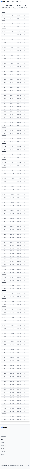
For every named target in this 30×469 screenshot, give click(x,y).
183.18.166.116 (4, 197)
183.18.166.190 (4, 315)
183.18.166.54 (4, 98)
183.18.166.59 (4, 106)
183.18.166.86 (4, 149)
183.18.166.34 (4, 66)
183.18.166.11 (4, 29)
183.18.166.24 (4, 50)
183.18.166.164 (4, 274)
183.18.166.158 (4, 264)
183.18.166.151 (4, 253)
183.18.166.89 (4, 154)
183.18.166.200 (4, 331)
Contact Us (2, 454)
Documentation (3, 449)
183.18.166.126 (4, 213)
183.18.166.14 (4, 34)
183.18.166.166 (4, 277)
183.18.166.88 (4, 152)
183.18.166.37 (4, 71)
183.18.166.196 (4, 325)
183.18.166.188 (4, 312)
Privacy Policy (2, 458)
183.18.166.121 (4, 205)
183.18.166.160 (4, 267)
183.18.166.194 (4, 322)
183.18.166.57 (4, 103)
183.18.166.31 (4, 61)
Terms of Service (3, 461)
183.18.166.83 (4, 144)
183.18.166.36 (4, 69)
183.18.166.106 (4, 181)
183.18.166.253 (4, 416)
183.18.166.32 (4, 63)
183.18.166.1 (3, 13)
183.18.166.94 (4, 162)
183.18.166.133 (4, 224)
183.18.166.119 (4, 202)
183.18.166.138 (4, 232)
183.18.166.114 (4, 194)
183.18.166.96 (4, 165)
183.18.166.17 (4, 39)
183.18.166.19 (4, 42)
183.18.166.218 (4, 360)
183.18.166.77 (4, 135)
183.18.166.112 (4, 191)
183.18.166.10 (4, 28)
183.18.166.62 (4, 111)
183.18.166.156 (4, 261)
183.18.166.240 (4, 395)
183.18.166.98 (4, 168)
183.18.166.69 (4, 122)
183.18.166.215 (4, 355)
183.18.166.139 (4, 234)
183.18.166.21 (4, 45)
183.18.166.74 (4, 130)
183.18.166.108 (4, 184)
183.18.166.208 (4, 344)
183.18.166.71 (4, 125)
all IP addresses (26, 7)
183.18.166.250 (4, 411)
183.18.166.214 (4, 354)
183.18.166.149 (4, 250)
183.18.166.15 (4, 36)
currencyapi (9, 465)
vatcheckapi (13, 465)
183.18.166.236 (4, 389)
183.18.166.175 (4, 291)
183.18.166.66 (4, 117)
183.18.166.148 (4, 248)
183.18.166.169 (4, 282)
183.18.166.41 (4, 77)
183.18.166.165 (4, 275)
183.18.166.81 (4, 141)
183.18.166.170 (4, 283)
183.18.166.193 (4, 320)
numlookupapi (17, 465)
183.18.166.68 (4, 120)
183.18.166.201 (4, 333)
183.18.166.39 (4, 74)
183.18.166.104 (4, 178)
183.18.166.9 (3, 26)
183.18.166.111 (4, 189)
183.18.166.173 (4, 288)
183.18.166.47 (4, 87)
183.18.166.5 (3, 20)
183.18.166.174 (4, 290)
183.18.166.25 (4, 52)
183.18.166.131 (4, 221)
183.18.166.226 (4, 373)
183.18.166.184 (4, 306)
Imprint (2, 460)
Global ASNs (2, 442)
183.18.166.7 (3, 23)
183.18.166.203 (4, 336)
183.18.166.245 (4, 403)
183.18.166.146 (4, 245)
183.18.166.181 (4, 301)
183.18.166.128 (4, 216)
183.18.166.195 (4, 323)
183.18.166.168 (4, 280)
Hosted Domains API (3, 436)
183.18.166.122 (4, 207)
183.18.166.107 (4, 183)
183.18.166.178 (4, 296)
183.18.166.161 (4, 269)
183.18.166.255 (4, 419)
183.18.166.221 (4, 365)
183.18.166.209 (4, 346)
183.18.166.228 (4, 376)
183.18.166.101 (4, 173)
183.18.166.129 (4, 218)
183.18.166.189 (4, 314)
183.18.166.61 (4, 109)
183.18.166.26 (4, 53)
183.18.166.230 (4, 379)
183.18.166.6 (3, 21)
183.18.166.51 (4, 93)
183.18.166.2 (3, 15)
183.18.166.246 (4, 405)
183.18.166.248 (4, 408)
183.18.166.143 (4, 240)
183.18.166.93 (4, 160)
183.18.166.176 (4, 293)
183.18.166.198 (4, 328)
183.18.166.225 (4, 371)
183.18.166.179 (4, 298)
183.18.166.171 (4, 285)
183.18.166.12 (4, 31)
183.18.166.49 (4, 90)
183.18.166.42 (4, 79)
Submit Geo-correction (4, 445)
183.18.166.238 (4, 392)
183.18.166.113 (4, 192)
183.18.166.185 (4, 307)
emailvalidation (22, 465)
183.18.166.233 (4, 384)
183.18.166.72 (4, 127)
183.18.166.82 (4, 143)
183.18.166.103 (4, 176)
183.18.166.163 (4, 272)
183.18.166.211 (4, 349)
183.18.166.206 (4, 341)
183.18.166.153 (4, 256)
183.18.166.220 (4, 363)
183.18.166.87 (4, 151)
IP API (1, 433)
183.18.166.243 (4, 400)
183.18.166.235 (4, 387)
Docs (20, 1)
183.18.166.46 (4, 85)
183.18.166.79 (4, 138)
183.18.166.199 (4, 330)
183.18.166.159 (4, 266)
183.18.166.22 (4, 47)
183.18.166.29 (4, 58)
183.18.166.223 (4, 368)
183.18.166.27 (4, 55)
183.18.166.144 (4, 242)
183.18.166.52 (4, 95)
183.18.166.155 (4, 259)
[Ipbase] (3, 1)
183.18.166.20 (4, 44)
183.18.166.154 (4, 258)
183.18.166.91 (4, 157)
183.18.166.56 (4, 101)
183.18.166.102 (4, 175)
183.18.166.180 (4, 299)
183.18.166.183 (4, 304)
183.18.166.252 (4, 414)
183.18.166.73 (4, 128)
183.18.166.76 (4, 133)
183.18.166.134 (4, 226)
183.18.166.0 (3, 12)
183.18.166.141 (4, 237)
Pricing (13, 1)
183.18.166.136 (4, 229)
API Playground (3, 451)
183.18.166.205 (4, 339)
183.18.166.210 (4, 347)
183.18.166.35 (4, 68)
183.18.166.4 (3, 18)
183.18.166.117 (4, 199)
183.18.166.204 (4, 338)
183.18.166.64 (4, 114)
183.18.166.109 (4, 186)
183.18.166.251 (4, 413)
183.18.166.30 (4, 60)
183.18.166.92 (4, 159)
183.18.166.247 (4, 406)
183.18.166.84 (4, 146)
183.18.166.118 (4, 200)
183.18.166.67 (4, 119)
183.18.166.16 (4, 37)
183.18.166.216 (4, 357)
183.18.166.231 (4, 381)
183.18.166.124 (4, 210)
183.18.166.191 (4, 317)
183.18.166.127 (4, 215)
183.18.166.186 (4, 309)
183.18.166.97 (4, 167)
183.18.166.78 (4, 136)
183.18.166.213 (4, 352)
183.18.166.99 (4, 170)
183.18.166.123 (4, 208)
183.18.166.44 (4, 82)
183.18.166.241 (4, 397)
